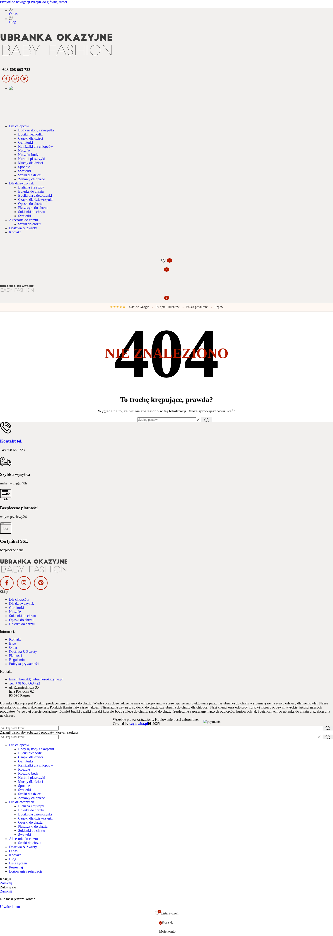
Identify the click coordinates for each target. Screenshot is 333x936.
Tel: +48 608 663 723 (24, 683)
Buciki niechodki (30, 134)
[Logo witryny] (166, 45)
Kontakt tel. (11, 441)
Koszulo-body (28, 155)
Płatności (15, 656)
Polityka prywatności (24, 664)
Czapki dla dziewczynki (35, 199)
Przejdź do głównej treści (49, 2)
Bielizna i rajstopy (31, 187)
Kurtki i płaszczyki (31, 159)
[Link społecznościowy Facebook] (6, 78)
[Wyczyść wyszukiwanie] (198, 420)
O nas (13, 647)
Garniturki (25, 142)
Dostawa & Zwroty (23, 651)
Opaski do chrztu (30, 204)
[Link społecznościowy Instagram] (15, 78)
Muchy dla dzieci (30, 163)
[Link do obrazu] (166, 566)
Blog (12, 643)
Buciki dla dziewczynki (35, 195)
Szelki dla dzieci (29, 175)
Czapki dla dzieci (30, 138)
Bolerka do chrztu (31, 191)
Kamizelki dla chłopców (35, 146)
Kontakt (15, 639)
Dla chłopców (19, 599)
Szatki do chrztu (29, 224)
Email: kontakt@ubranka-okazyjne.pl (36, 679)
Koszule (24, 150)
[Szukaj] (166, 242)
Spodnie (24, 167)
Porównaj (16, 867)
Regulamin (17, 660)
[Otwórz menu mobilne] (166, 278)
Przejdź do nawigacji (15, 2)
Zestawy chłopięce (31, 179)
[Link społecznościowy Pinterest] (24, 78)
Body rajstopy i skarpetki (36, 130)
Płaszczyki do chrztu (33, 208)
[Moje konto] (166, 251)
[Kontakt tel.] (5, 427)
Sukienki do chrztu (31, 212)
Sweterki (24, 171)
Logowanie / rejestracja (25, 871)
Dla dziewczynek (21, 603)
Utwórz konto (10, 907)
